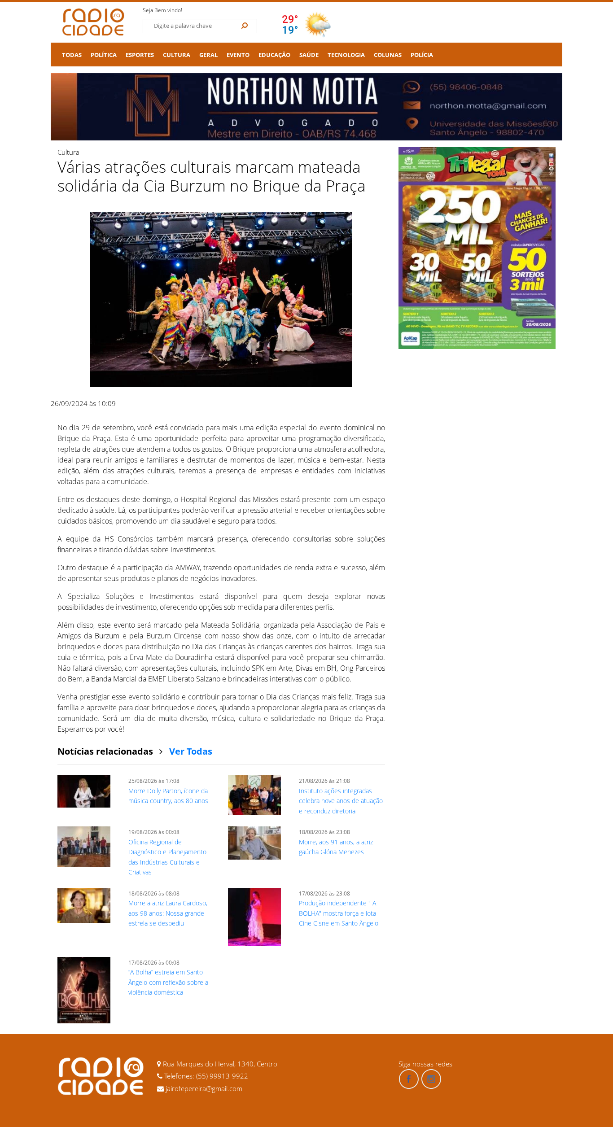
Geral (208, 55)
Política (104, 55)
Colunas (388, 55)
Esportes (140, 55)
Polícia (422, 55)
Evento (238, 55)
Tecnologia (346, 55)
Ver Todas (190, 751)
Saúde (309, 55)
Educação (274, 55)
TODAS (72, 55)
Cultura (176, 55)
